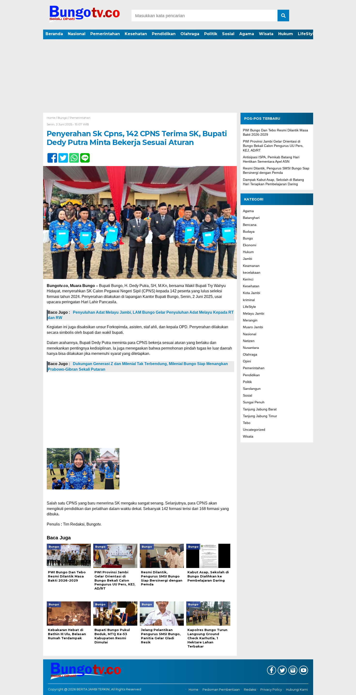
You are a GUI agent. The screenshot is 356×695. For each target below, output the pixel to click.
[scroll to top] (340, 688)
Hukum (285, 34)
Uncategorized (254, 429)
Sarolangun (252, 389)
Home (193, 689)
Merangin (250, 320)
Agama (246, 34)
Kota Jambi (251, 293)
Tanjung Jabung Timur (260, 416)
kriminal (249, 300)
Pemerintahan (105, 34)
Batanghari (251, 218)
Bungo (62, 118)
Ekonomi (249, 245)
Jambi (247, 259)
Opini (247, 361)
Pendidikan (164, 34)
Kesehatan (136, 34)
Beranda (54, 34)
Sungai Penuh (253, 402)
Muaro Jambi (253, 327)
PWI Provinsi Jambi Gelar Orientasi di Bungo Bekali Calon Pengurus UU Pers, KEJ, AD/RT (273, 146)
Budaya (249, 231)
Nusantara (251, 348)
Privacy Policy (271, 689)
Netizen (249, 341)
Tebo (246, 423)
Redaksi (250, 689)
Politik (210, 34)
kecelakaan (251, 272)
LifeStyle (307, 34)
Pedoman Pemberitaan (221, 689)
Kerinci (248, 279)
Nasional (76, 34)
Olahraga (189, 34)
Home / (52, 118)
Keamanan (251, 266)
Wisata (266, 34)
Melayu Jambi (253, 313)
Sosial (228, 34)
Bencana (249, 225)
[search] (283, 15)
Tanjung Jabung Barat (260, 409)
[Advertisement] (178, 76)
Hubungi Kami (297, 689)
